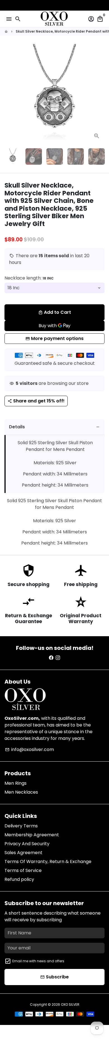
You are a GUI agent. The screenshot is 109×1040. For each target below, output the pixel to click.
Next (99, 94)
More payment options (57, 338)
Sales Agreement (23, 852)
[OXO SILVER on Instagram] (58, 658)
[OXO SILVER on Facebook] (51, 658)
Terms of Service (23, 870)
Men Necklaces (21, 792)
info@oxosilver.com (29, 749)
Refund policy (19, 879)
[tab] (54, 427)
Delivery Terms (21, 826)
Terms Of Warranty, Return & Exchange (47, 861)
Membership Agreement (31, 835)
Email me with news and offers (38, 961)
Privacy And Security (26, 843)
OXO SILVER (70, 1004)
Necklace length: (29, 278)
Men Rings (15, 783)
